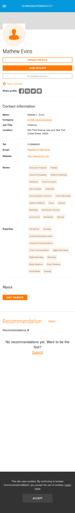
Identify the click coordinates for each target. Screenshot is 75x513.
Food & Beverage (63, 195)
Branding (47, 228)
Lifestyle (61, 202)
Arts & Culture (35, 188)
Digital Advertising (60, 250)
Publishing (33, 181)
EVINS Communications (40, 119)
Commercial (34, 216)
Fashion (54, 167)
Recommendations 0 (37, 76)
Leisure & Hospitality (38, 174)
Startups (60, 216)
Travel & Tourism (49, 181)
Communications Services (40, 195)
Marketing (33, 209)
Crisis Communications (39, 250)
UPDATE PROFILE (37, 60)
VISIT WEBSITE (15, 297)
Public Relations (53, 264)
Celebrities (49, 188)
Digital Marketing (36, 257)
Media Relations (36, 264)
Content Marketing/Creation (40, 236)
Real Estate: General (50, 209)
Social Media (34, 271)
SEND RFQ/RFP (37, 68)
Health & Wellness (37, 202)
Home (51, 202)
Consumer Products (37, 167)
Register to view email (39, 149)
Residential (48, 216)
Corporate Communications (40, 243)
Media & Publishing (59, 174)
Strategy (47, 271)
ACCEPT (38, 498)
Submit (51, 321)
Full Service (34, 228)
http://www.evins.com (38, 156)
